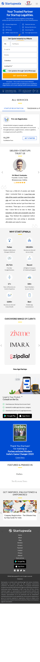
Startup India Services (30, 27)
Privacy (20, 553)
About (20, 537)
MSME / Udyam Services (12, 32)
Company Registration (11, 24)
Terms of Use (20, 558)
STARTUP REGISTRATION (13, 108)
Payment (20, 548)
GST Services (9, 30)
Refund (20, 555)
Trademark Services (30, 24)
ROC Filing (8, 27)
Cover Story (20, 458)
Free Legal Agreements (31, 32)
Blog (20, 540)
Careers (20, 545)
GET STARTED (30, 138)
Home (20, 535)
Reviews (20, 543)
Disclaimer (20, 579)
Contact (20, 550)
